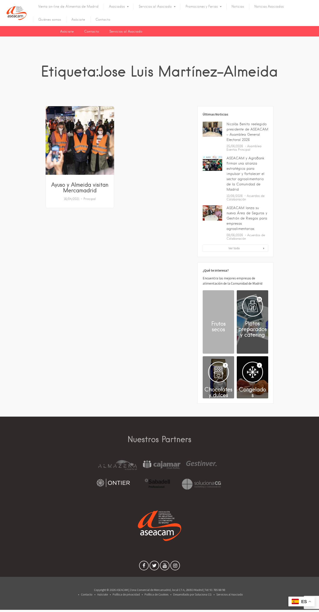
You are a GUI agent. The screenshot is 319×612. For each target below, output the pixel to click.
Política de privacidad (126, 594)
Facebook (144, 566)
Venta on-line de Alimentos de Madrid (68, 6)
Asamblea (254, 146)
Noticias (238, 6)
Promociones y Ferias (202, 6)
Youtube (164, 566)
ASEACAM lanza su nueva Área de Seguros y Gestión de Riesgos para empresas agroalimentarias (247, 218)
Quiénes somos (49, 19)
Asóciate (78, 19)
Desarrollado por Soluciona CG (192, 594)
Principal (90, 199)
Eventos (232, 149)
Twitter (154, 566)
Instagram (175, 566)
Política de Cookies (156, 594)
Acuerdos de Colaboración (246, 197)
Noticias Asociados (269, 6)
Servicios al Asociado (155, 6)
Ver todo (234, 248)
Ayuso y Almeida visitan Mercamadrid (79, 187)
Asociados (117, 6)
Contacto (102, 19)
